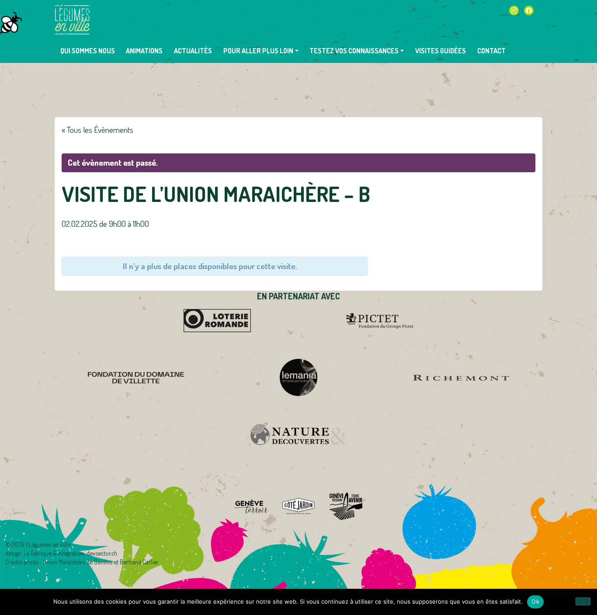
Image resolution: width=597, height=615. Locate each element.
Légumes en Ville (72, 19)
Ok (535, 601)
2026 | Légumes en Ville (40, 544)
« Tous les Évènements (97, 129)
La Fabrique (38, 553)
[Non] (583, 601)
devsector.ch (102, 553)
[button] (261, 50)
